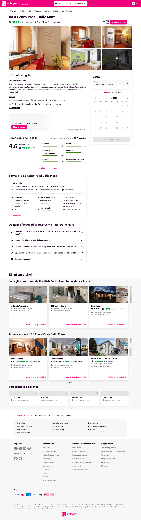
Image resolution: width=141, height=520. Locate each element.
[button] (39, 48)
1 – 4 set (68, 3)
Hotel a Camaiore (58, 429)
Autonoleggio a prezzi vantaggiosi (113, 451)
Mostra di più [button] (16, 215)
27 (111, 128)
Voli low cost (105, 455)
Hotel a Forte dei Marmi (60, 423)
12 (106, 117)
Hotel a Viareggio (58, 426)
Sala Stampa (47, 477)
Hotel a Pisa (21, 423)
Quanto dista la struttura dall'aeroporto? (32, 240)
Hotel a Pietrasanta (23, 433)
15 (122, 117)
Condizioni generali (49, 451)
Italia (29, 11)
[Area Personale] (135, 3)
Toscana (38, 11)
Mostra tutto (14, 108)
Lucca (60, 3)
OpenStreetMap (81, 129)
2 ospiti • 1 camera (80, 3)
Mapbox (71, 129)
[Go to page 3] (71, 382)
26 (106, 128)
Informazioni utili (78, 459)
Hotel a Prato (92, 429)
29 (122, 128)
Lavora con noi (48, 466)
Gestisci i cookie (48, 462)
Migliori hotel (105, 462)
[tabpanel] (70, 428)
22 (122, 122)
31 (95, 133)
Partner (45, 473)
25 (101, 128)
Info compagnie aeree (79, 455)
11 (101, 117)
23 (128, 122)
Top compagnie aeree (108, 448)
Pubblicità (46, 469)
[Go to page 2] (70, 382)
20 (111, 122)
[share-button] (130, 22)
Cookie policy (47, 459)
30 (128, 128)
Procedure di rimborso (79, 451)
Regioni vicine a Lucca (44, 415)
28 (117, 128)
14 (117, 117)
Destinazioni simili (63, 415)
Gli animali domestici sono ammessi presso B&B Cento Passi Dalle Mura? (45, 247)
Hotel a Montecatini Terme (26, 426)
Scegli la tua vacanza (108, 459)
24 (95, 128)
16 (128, 117)
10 (95, 117)
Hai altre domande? (23, 259)
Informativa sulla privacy (51, 455)
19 (106, 122)
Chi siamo (46, 448)
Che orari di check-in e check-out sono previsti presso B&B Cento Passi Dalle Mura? (47, 232)
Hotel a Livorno (93, 423)
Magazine (104, 466)
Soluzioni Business (49, 480)
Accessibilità (76, 466)
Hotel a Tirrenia (22, 429)
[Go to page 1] (69, 382)
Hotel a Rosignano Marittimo (97, 426)
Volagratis (13, 11)
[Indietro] (95, 98)
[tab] (23, 415)
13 (111, 117)
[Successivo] (128, 98)
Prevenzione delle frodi (80, 469)
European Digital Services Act (82, 462)
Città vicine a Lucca (24, 415)
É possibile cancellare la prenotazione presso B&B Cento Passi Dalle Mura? (46, 253)
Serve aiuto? (76, 448)
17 (95, 122)
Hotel (22, 11)
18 (101, 122)
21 (117, 122)
